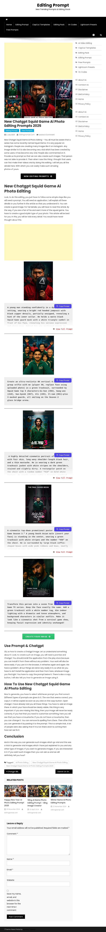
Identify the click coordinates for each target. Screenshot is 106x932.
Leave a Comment (46, 134)
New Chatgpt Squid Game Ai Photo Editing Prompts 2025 (29, 766)
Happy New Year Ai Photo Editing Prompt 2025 (14, 803)
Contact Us (83, 84)
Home (9, 24)
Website (10, 880)
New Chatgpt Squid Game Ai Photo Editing (50, 762)
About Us (82, 80)
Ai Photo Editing (22, 762)
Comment (12, 833)
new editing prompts (37, 176)
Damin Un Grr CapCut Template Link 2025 (65, 771)
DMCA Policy (83, 94)
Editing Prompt (53, 5)
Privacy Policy (84, 104)
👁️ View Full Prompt (63, 329)
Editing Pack (59, 24)
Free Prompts (12, 29)
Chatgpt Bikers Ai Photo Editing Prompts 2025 (14, 771)
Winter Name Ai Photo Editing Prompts (61, 801)
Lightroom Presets (89, 24)
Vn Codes (72, 24)
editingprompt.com (27, 135)
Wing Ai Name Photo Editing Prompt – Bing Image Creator (37, 803)
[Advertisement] (38, 61)
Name (10, 859)
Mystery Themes (29, 929)
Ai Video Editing (85, 43)
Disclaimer (83, 89)
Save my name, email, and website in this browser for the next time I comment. (14, 902)
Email (10, 869)
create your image (37, 636)
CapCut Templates (41, 24)
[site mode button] (94, 35)
